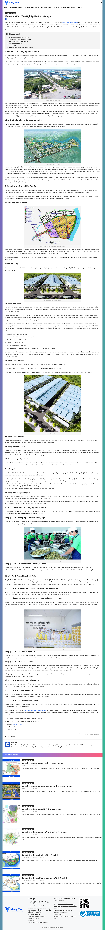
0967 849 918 (60, 908)
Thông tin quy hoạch (11, 13)
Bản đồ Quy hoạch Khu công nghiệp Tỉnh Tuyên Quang (47, 786)
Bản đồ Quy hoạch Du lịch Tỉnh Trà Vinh (40, 855)
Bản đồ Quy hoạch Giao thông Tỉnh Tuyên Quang (44, 832)
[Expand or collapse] (98, 34)
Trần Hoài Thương (27, 765)
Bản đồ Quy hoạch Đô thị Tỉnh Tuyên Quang (42, 809)
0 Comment (41, 765)
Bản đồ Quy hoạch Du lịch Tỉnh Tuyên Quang (42, 763)
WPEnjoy (61, 927)
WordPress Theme (54, 927)
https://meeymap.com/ (18, 724)
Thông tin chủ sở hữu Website (40, 922)
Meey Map (9, 19)
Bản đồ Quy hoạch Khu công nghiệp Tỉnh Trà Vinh (44, 878)
